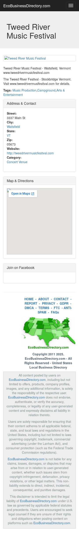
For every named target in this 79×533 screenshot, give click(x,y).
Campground (46, 90)
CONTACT (61, 299)
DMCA (29, 308)
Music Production (24, 90)
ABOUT (43, 299)
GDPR (64, 303)
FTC (57, 308)
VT (9, 135)
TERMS (43, 308)
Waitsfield (13, 126)
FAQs (55, 312)
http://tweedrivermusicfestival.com (30, 153)
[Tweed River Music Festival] (39, 58)
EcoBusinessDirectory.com (26, 5)
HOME (29, 299)
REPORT (31, 303)
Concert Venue (17, 162)
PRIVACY (48, 303)
